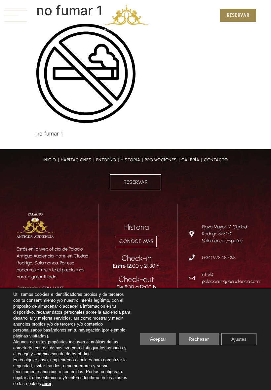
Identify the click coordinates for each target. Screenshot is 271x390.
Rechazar (199, 339)
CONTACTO (216, 159)
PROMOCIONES (161, 159)
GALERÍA (190, 159)
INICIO (49, 159)
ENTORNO (106, 159)
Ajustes (239, 339)
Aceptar (158, 339)
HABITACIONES (76, 159)
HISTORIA (130, 159)
